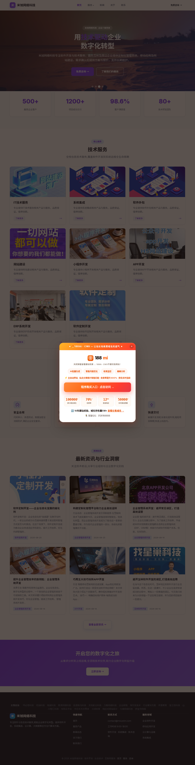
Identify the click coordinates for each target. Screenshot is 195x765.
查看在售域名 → (116, 410)
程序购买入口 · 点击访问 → (97, 387)
